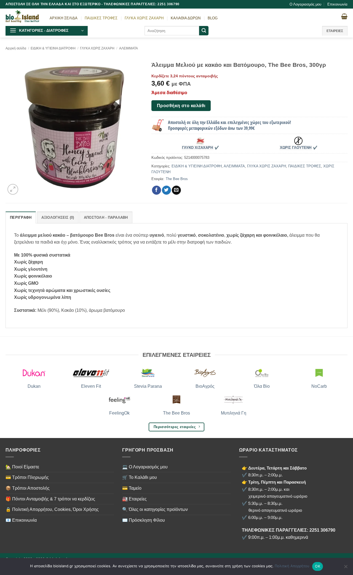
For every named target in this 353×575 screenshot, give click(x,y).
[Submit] (203, 30)
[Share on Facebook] (156, 190)
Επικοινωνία (337, 4)
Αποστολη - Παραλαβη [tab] (106, 217)
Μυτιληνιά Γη (233, 413)
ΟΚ (317, 566)
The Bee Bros (177, 179)
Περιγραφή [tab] (20, 217)
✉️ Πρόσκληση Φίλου (143, 520)
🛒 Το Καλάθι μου (139, 477)
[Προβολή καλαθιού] (344, 16)
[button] (47, 31)
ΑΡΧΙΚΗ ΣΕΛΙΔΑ (63, 18)
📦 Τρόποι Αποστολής (28, 488)
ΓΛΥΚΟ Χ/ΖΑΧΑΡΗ (197, 148)
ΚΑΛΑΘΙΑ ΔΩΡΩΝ (185, 18)
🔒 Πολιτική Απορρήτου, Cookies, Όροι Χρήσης (52, 509)
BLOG (213, 18)
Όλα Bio (262, 386)
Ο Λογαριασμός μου (305, 4)
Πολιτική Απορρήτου (292, 566)
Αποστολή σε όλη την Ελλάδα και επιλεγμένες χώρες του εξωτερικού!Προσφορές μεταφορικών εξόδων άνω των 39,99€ (229, 125)
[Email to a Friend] (176, 190)
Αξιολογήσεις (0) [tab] (57, 217)
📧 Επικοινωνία (21, 520)
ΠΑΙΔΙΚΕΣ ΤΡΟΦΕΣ (101, 18)
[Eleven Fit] (91, 373)
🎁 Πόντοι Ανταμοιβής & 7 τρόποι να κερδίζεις (50, 499)
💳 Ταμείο (131, 488)
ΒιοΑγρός (205, 386)
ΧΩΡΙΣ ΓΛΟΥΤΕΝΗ (295, 148)
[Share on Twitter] (166, 190)
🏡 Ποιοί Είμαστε (22, 467)
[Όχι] (345, 568)
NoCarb (319, 386)
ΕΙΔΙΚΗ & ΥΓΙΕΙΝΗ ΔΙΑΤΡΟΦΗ (53, 48)
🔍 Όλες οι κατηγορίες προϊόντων (155, 509)
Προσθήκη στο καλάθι (181, 105)
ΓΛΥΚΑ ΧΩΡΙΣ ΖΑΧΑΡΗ (144, 18)
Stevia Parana (148, 386)
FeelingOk (119, 413)
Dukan (34, 386)
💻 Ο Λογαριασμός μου (145, 467)
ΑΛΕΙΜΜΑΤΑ (128, 48)
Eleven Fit (91, 386)
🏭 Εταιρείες (134, 499)
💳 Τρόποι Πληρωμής (27, 477)
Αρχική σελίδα (16, 48)
